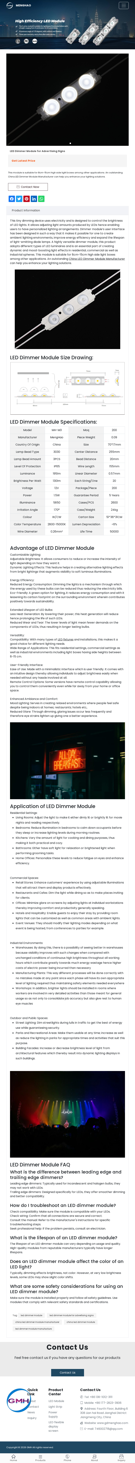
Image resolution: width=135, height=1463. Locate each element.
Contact (33, 1407)
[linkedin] (34, 199)
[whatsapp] (41, 199)
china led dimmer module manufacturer (37, 1322)
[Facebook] (12, 199)
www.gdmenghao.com (112, 1423)
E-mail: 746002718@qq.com (101, 1429)
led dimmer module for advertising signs (72, 1315)
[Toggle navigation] (124, 5)
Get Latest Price (23, 161)
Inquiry (32, 1418)
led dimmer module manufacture (33, 1328)
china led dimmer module (81, 1322)
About (31, 1401)
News (31, 1412)
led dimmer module (31, 1315)
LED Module (56, 1401)
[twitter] (19, 199)
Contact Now (28, 187)
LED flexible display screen (56, 1426)
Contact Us (67, 1373)
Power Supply (53, 1414)
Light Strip (55, 1407)
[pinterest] (26, 199)
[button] (64, 143)
